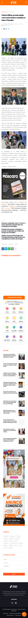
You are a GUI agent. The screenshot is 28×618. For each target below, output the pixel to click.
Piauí (16, 545)
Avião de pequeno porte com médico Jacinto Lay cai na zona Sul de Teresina (9, 412)
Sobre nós (5, 613)
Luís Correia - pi (13, 543)
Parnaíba (11, 545)
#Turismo (17, 538)
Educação (16, 540)
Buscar (26, 2)
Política (5, 547)
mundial (10, 547)
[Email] (8, 29)
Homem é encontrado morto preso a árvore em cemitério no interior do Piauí (10, 365)
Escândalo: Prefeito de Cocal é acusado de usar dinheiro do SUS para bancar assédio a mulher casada (10, 384)
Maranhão (20, 543)
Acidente (5, 540)
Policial (20, 545)
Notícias (5, 545)
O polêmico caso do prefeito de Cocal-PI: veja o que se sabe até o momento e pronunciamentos (10, 374)
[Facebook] (4, 29)
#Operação (11, 12)
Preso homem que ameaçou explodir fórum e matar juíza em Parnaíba (9, 430)
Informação (6, 543)
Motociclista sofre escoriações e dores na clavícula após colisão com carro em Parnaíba (10, 402)
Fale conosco (18, 615)
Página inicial (5, 12)
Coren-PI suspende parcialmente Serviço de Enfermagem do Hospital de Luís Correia (10, 440)
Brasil (10, 540)
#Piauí (16, 244)
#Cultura (5, 538)
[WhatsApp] (9, 248)
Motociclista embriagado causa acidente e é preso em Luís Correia (10, 392)
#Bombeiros (12, 536)
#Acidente (6, 536)
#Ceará (18, 536)
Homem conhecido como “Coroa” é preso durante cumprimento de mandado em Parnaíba (13, 224)
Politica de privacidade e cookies (17, 613)
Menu (2, 2)
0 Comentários (6, 25)
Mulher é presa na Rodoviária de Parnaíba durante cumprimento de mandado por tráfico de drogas (13, 237)
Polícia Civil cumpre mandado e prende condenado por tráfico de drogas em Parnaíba (13, 230)
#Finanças (11, 538)
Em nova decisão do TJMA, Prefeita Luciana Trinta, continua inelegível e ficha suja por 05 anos (10, 421)
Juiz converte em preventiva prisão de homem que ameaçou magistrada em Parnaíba (9, 356)
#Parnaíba (11, 244)
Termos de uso (10, 615)
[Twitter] (6, 29)
